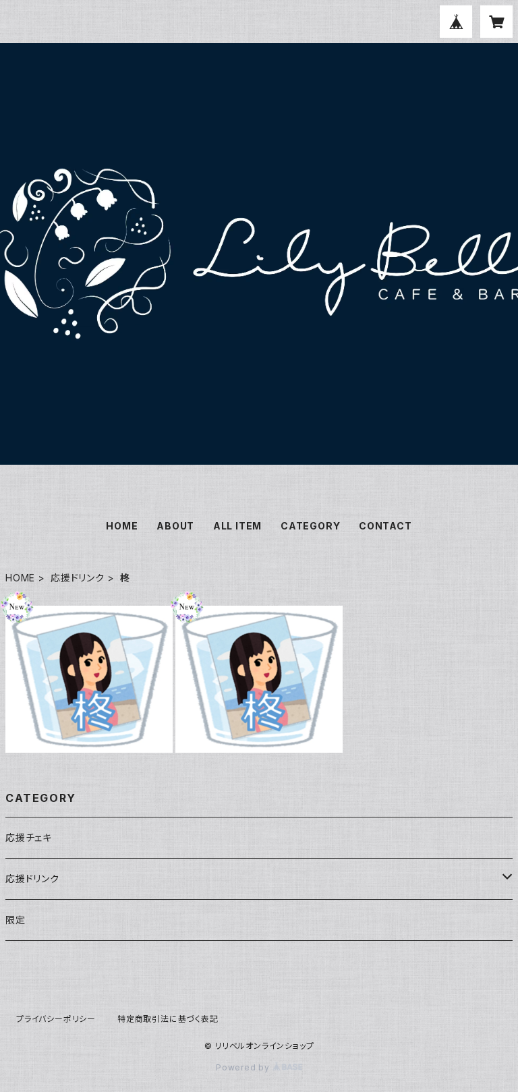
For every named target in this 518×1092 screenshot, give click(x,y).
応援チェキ (28, 837)
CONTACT (385, 525)
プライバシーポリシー (56, 1019)
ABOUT (175, 525)
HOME (122, 525)
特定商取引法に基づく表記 (168, 1019)
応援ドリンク (78, 577)
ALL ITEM (237, 525)
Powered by (244, 1067)
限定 (15, 919)
